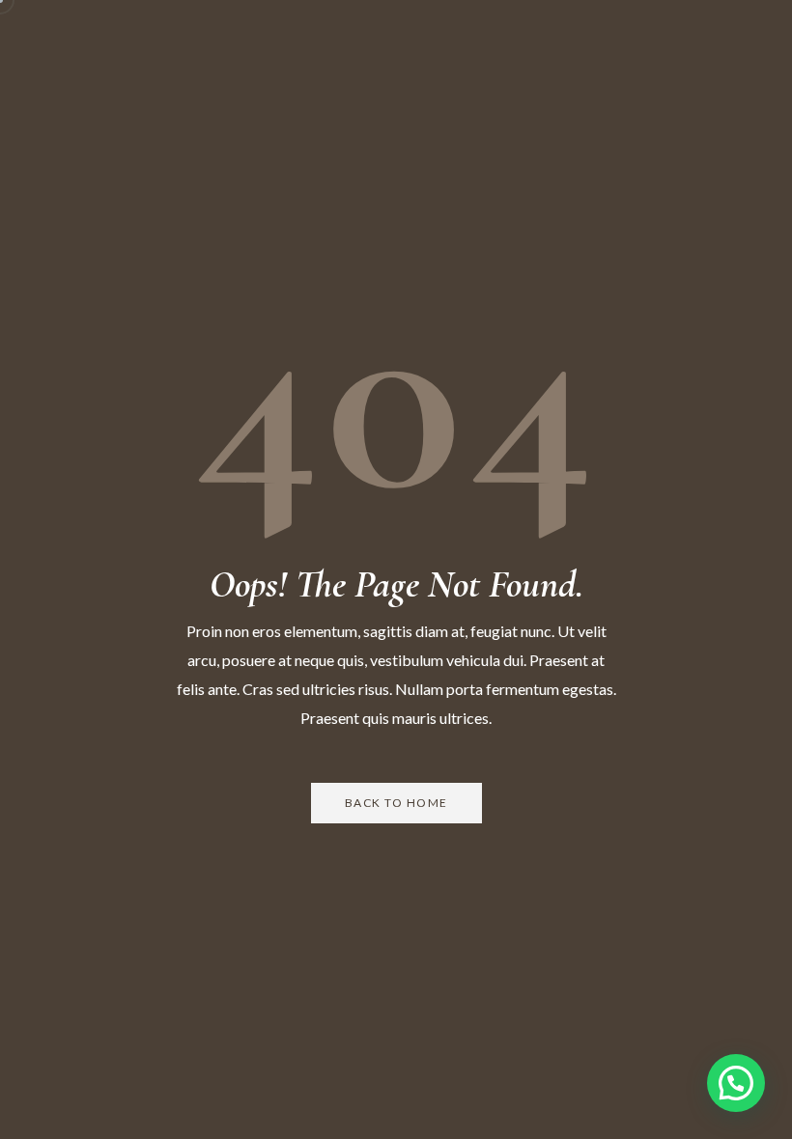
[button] (736, 1083)
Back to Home (396, 802)
